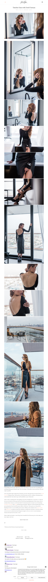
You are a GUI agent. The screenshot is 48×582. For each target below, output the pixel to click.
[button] (45, 566)
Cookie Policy (31, 580)
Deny (32, 577)
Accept (22, 577)
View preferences (41, 577)
